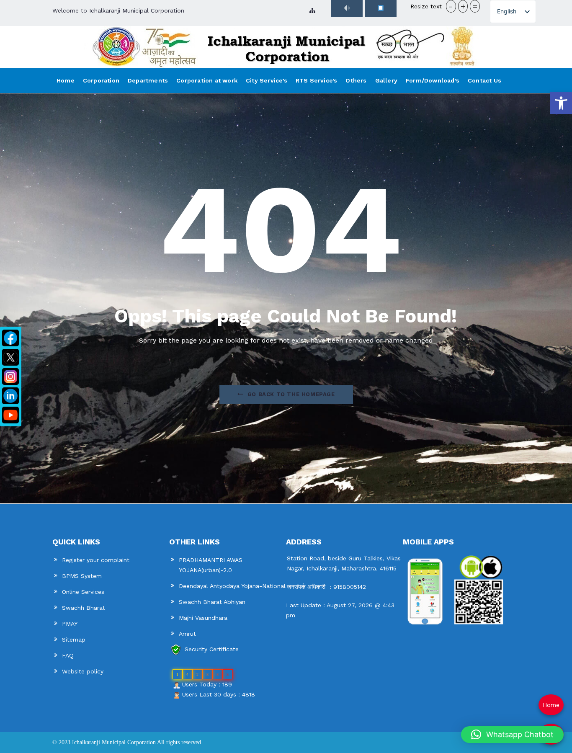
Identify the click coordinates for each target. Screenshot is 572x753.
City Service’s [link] (266, 80)
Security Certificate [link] (212, 649)
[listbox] (513, 11)
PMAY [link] (69, 623)
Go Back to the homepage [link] (291, 394)
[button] (512, 734)
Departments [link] (148, 80)
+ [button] (463, 6)
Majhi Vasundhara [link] (203, 617)
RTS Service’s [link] (317, 80)
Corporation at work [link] (206, 80)
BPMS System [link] (82, 575)
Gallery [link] (386, 80)
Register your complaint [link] (95, 560)
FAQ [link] (68, 655)
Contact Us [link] (484, 80)
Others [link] (355, 80)
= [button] (474, 6)
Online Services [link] (83, 591)
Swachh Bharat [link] (83, 607)
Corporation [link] (101, 80)
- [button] (450, 6)
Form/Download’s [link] (432, 80)
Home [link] (66, 80)
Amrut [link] (187, 633)
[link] (561, 103)
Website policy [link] (82, 671)
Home (551, 704)
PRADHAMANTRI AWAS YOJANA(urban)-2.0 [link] (210, 565)
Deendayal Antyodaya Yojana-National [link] (232, 586)
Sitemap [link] (73, 639)
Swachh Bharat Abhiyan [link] (212, 601)
